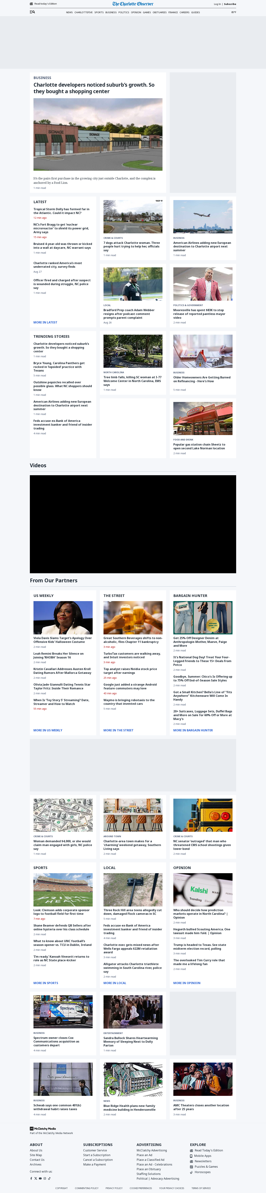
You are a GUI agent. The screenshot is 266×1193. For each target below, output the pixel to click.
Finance (173, 12)
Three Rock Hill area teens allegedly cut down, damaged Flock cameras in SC (133, 912)
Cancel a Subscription (98, 1159)
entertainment (113, 1033)
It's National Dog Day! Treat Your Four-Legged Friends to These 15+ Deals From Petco (202, 661)
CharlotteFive (84, 12)
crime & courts (43, 836)
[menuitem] (32, 12)
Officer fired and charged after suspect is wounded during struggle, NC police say (62, 284)
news (107, 1101)
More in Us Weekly (47, 730)
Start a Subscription (96, 1155)
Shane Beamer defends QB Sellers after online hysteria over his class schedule (62, 927)
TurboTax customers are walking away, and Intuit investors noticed (132, 655)
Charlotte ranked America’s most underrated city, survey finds (57, 265)
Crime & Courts (113, 238)
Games (147, 12)
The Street (114, 595)
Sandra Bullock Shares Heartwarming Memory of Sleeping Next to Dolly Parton (131, 1042)
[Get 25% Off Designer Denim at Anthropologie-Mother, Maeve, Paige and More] (203, 617)
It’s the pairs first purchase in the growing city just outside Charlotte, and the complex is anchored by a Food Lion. (94, 180)
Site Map (36, 1155)
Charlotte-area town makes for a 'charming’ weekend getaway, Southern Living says (132, 845)
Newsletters (203, 1161)
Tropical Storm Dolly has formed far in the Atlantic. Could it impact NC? (61, 211)
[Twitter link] (35, 1178)
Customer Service (95, 1150)
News (69, 12)
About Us (36, 1150)
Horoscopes (203, 1172)
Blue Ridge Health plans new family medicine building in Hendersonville (130, 1108)
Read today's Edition (46, 4)
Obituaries (160, 12)
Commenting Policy (86, 1188)
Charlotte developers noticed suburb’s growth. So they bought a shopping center (94, 88)
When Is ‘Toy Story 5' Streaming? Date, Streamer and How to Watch (61, 702)
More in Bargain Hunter (193, 730)
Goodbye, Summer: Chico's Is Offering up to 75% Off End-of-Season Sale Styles (202, 678)
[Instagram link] (44, 1178)
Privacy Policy (114, 1188)
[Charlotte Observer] (133, 4)
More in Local (115, 983)
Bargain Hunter (190, 595)
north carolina (114, 372)
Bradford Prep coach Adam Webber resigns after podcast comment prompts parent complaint (129, 314)
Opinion (136, 12)
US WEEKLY (43, 595)
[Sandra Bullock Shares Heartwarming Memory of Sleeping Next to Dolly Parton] (133, 1012)
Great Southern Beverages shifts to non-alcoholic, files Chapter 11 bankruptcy (133, 640)
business (178, 373)
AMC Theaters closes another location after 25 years (201, 1107)
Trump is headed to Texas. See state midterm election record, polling (199, 947)
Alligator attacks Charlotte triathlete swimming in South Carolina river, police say (133, 968)
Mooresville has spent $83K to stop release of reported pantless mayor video (199, 314)
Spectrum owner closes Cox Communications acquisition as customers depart (56, 1041)
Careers (184, 12)
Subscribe (230, 4)
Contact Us (37, 1159)
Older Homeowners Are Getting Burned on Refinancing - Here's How (202, 379)
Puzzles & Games (206, 1167)
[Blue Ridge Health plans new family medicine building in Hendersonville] (133, 1079)
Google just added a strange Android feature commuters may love (130, 686)
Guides (195, 12)
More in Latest (45, 322)
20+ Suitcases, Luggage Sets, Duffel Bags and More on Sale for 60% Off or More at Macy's (202, 715)
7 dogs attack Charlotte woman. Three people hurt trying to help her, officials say (132, 246)
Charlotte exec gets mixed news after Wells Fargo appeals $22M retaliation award (131, 948)
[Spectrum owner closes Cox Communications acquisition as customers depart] (63, 1011)
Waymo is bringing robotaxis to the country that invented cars (129, 702)
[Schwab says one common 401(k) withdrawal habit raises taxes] (63, 1079)
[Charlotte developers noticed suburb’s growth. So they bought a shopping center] (97, 134)
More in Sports (45, 983)
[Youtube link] (40, 1178)
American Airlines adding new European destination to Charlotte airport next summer (202, 246)
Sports (99, 12)
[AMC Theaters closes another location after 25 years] (203, 1079)
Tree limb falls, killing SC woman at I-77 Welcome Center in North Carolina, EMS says (132, 381)
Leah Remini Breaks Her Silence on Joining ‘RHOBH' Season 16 (58, 655)
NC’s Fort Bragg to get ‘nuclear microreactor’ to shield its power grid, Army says (61, 228)
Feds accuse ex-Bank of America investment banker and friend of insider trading (62, 424)
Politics (124, 12)
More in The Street (119, 730)
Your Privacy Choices (171, 1188)
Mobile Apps (202, 1156)
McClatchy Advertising (152, 1150)
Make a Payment (94, 1164)
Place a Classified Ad (150, 1159)
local (107, 305)
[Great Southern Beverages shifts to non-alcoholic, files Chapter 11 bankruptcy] (133, 617)
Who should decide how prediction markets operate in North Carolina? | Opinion (200, 914)
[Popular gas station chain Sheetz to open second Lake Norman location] (203, 418)
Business (111, 12)
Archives (35, 1164)
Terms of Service (201, 1188)
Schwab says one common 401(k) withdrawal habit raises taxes (57, 1107)
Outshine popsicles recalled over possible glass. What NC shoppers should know (62, 386)
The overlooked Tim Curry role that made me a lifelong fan (199, 962)
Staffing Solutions (149, 1173)
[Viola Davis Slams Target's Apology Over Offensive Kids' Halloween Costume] (63, 617)
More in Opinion (186, 983)
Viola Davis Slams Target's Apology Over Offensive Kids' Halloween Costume (62, 640)
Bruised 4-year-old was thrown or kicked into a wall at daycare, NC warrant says (62, 246)
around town (112, 836)
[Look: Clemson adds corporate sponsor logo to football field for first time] (63, 889)
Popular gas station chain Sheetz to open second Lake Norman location (199, 446)
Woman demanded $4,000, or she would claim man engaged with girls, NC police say (62, 845)
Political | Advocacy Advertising (158, 1178)
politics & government (188, 305)
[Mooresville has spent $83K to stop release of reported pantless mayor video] (203, 284)
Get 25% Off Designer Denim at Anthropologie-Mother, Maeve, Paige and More (200, 642)
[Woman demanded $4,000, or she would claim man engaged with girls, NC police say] (63, 815)
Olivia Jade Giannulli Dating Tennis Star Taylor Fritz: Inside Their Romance (61, 686)
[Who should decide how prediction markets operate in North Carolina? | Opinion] (203, 889)
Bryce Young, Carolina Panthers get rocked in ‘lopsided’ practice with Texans (59, 367)
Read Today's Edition (209, 1150)
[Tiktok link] (49, 1178)
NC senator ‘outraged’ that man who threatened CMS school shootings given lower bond (202, 845)
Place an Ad (144, 1155)
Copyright (61, 1188)
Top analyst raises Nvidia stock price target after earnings (130, 671)
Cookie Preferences (141, 1188)
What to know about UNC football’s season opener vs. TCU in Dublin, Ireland (62, 943)
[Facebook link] (31, 1178)
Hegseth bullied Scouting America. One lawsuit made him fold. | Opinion (201, 931)
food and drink (183, 440)
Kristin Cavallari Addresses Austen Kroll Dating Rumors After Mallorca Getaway (62, 671)
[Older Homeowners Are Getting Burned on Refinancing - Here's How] (203, 351)
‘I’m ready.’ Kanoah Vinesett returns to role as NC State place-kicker (61, 958)
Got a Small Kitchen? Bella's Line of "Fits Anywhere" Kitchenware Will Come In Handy (202, 696)
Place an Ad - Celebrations (154, 1164)
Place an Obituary (149, 1169)
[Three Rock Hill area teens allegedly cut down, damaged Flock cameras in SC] (133, 889)
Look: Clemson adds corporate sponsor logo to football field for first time (61, 912)
